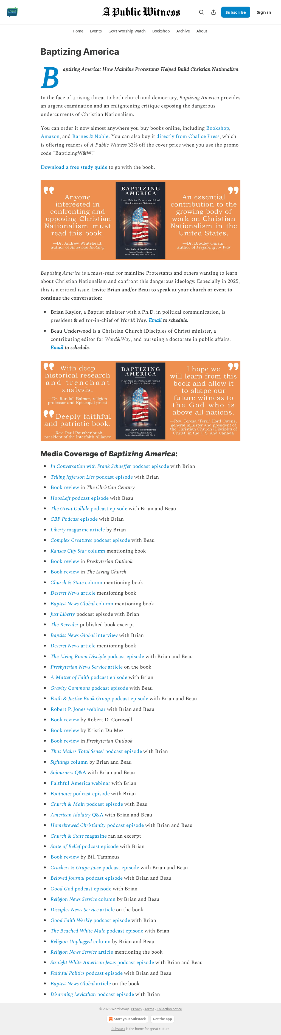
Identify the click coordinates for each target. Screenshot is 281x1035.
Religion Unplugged (71, 942)
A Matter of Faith (69, 677)
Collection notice (169, 1009)
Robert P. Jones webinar (78, 709)
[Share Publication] (213, 12)
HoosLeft (60, 498)
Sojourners (61, 773)
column (95, 551)
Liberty (58, 530)
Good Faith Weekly (71, 920)
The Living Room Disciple (78, 657)
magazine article (85, 530)
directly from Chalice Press (188, 136)
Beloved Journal (67, 878)
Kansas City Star (68, 551)
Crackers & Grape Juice (75, 868)
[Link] (33, 453)
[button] (77, 31)
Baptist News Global (72, 604)
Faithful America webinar (80, 783)
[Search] (201, 12)
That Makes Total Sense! (77, 751)
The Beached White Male (77, 931)
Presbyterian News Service (78, 667)
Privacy (136, 1009)
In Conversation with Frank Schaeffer (90, 466)
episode (88, 519)
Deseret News (64, 593)
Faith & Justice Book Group (80, 699)
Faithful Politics (67, 973)
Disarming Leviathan (73, 994)
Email (155, 320)
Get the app (162, 1019)
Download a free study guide (74, 167)
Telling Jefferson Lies (72, 477)
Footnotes (61, 794)
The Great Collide (69, 509)
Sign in (264, 12)
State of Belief (65, 847)
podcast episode (150, 466)
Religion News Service (73, 899)
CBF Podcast (64, 519)
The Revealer (64, 625)
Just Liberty (62, 614)
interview (106, 635)
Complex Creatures (71, 540)
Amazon (50, 136)
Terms (149, 1009)
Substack (118, 1028)
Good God (61, 889)
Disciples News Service (74, 910)
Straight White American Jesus (83, 963)
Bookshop (217, 128)
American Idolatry (70, 815)
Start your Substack (130, 1019)
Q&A (79, 773)
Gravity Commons (70, 688)
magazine (95, 836)
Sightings (59, 762)
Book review (64, 488)
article (87, 593)
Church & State (67, 583)
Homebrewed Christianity (78, 825)
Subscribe (236, 12)
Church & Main (67, 804)
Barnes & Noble (90, 136)
